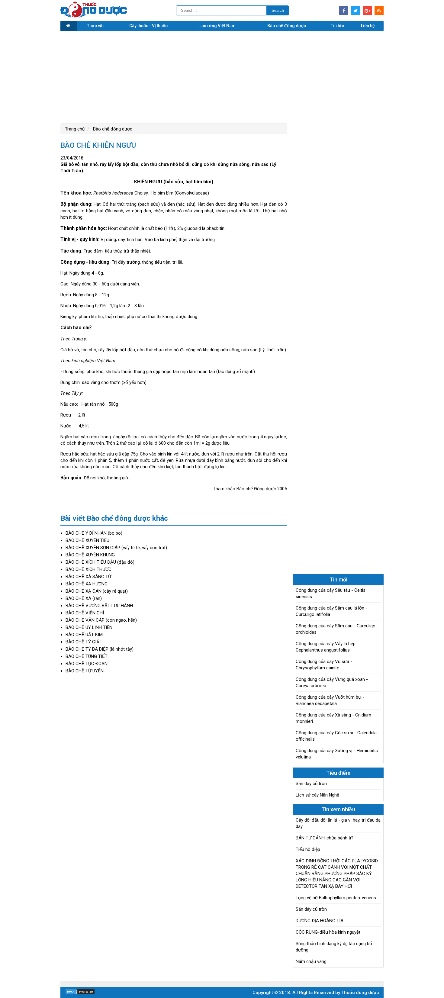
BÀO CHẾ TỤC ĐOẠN (87, 663)
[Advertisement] (222, 76)
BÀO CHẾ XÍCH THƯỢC (88, 569)
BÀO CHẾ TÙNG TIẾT (87, 656)
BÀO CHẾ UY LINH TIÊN (89, 627)
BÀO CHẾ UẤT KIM (84, 634)
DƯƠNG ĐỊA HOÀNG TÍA (319, 920)
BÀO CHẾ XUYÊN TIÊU (87, 540)
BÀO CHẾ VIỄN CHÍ (85, 613)
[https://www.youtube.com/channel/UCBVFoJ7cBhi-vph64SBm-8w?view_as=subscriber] (379, 10)
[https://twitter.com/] (355, 10)
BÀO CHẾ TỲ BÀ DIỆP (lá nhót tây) (100, 649)
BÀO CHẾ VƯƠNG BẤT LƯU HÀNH (99, 605)
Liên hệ (368, 25)
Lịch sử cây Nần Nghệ (317, 795)
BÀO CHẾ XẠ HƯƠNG (87, 584)
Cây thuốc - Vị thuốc (148, 25)
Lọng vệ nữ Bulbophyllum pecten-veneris (336, 897)
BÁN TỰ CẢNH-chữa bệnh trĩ (324, 838)
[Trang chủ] (68, 26)
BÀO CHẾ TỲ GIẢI (83, 642)
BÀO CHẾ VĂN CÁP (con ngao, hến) (101, 620)
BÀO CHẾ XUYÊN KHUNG (90, 555)
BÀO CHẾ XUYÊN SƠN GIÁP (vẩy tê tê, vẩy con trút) (116, 547)
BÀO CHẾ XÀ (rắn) (84, 598)
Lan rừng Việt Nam (217, 25)
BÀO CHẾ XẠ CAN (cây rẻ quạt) (97, 591)
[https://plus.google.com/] (367, 10)
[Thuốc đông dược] (93, 16)
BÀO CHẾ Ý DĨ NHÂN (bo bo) (94, 533)
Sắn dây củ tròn (311, 783)
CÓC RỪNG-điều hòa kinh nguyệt (328, 932)
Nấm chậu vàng (311, 961)
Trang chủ (75, 129)
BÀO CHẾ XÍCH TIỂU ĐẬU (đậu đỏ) (100, 562)
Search (278, 10)
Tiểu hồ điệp (308, 849)
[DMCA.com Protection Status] (80, 993)
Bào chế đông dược (286, 25)
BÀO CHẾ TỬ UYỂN (85, 671)
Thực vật (95, 25)
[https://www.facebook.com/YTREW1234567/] (343, 10)
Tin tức (337, 25)
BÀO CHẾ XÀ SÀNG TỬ (88, 576)
